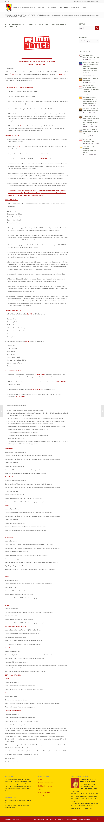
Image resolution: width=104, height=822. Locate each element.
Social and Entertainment (45, 786)
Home (40, 779)
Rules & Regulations (44, 796)
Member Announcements (45, 783)
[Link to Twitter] (5, 1)
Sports (40, 789)
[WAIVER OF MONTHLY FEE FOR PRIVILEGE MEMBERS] (1, 411)
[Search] (29, 16)
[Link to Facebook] (8, 1)
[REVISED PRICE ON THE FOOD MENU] (102, 411)
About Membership (44, 792)
